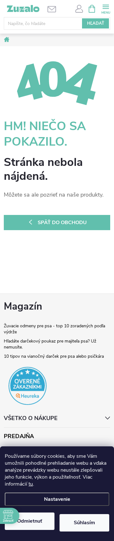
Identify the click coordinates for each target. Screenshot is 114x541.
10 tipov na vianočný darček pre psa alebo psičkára (54, 356)
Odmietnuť (29, 521)
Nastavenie (57, 499)
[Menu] (105, 8)
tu (30, 484)
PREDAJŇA (19, 436)
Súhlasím (84, 522)
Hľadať (95, 23)
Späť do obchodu (62, 222)
